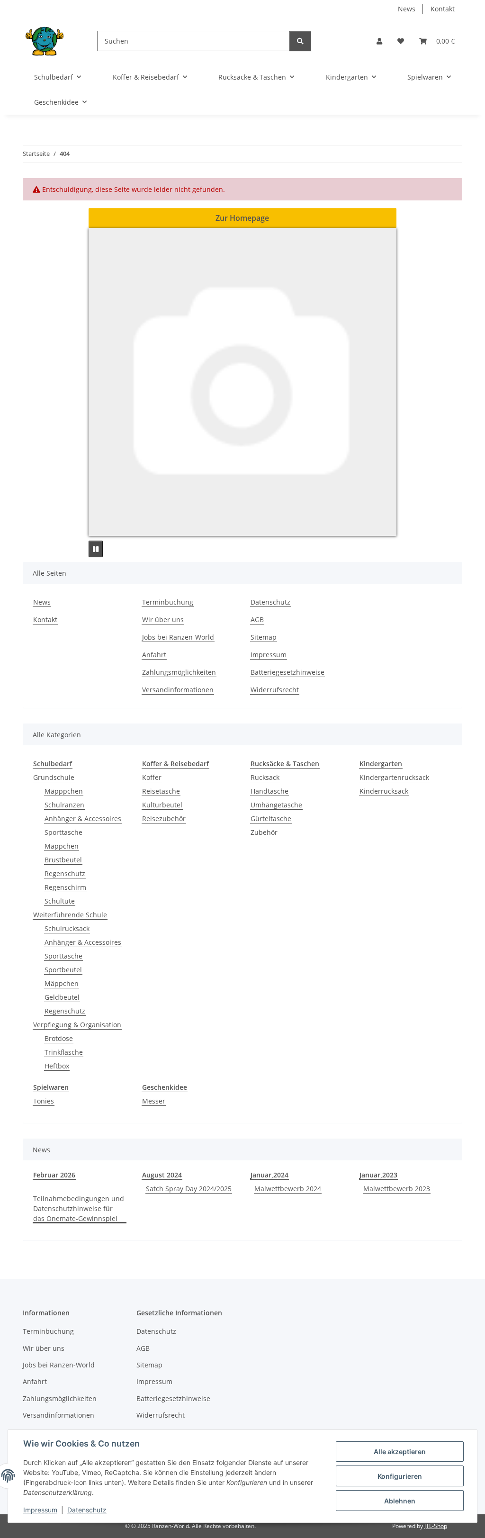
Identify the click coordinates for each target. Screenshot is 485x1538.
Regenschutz (65, 873)
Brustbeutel (63, 859)
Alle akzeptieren (400, 1452)
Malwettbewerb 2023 (396, 1188)
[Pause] (96, 549)
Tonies (43, 1100)
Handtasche (269, 791)
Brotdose (59, 1038)
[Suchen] (300, 41)
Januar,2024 (269, 1174)
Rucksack (265, 777)
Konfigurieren (399, 1476)
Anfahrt (154, 654)
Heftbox (57, 1065)
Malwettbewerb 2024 (287, 1188)
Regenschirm (65, 887)
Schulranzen (64, 804)
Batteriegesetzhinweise (287, 672)
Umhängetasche (276, 804)
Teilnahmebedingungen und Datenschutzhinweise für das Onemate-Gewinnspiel (78, 1208)
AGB (257, 619)
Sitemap (264, 637)
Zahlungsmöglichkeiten (179, 672)
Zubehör (264, 832)
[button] (379, 41)
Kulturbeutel (162, 804)
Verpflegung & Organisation (77, 1024)
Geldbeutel (62, 997)
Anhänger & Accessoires (83, 818)
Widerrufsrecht (275, 689)
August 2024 (162, 1174)
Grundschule (53, 777)
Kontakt (443, 8)
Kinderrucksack (383, 791)
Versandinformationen (178, 689)
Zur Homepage (242, 218)
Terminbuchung (167, 601)
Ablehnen (399, 1501)
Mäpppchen (64, 791)
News (406, 8)
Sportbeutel (63, 969)
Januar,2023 (378, 1174)
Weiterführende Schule (70, 914)
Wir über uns (163, 619)
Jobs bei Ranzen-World (178, 637)
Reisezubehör (164, 818)
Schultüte (60, 900)
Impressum (40, 1510)
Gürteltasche (271, 818)
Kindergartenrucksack (394, 777)
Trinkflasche (64, 1052)
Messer (153, 1100)
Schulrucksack (67, 928)
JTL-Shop (435, 1526)
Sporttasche (63, 832)
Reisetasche (161, 791)
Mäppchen (62, 845)
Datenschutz (87, 1510)
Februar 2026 (54, 1174)
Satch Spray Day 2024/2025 (189, 1188)
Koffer (152, 777)
